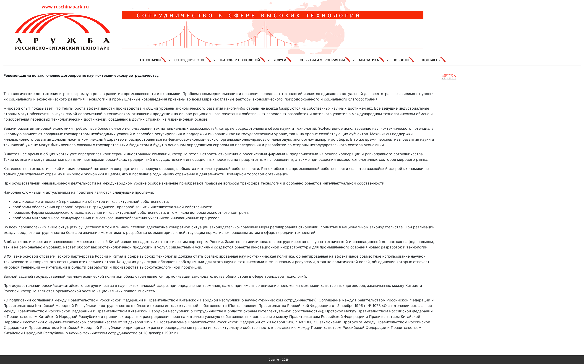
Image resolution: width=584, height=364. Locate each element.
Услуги (280, 60)
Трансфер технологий (239, 60)
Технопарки (149, 60)
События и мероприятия (322, 60)
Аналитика (369, 60)
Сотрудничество (190, 60)
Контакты (431, 60)
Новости (401, 60)
